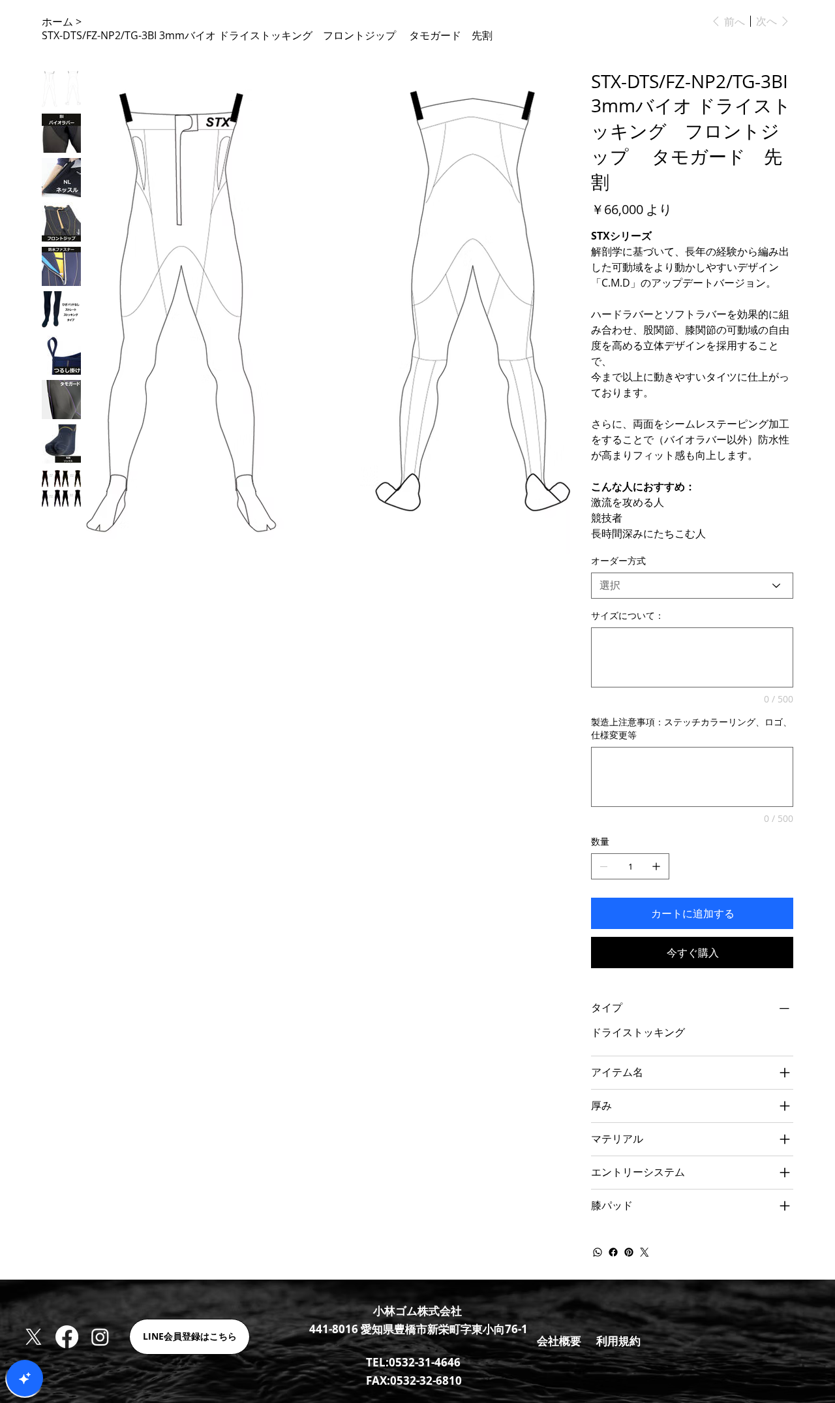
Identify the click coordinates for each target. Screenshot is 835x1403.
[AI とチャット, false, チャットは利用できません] (25, 1378)
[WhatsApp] (597, 1252)
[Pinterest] (628, 1252)
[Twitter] (644, 1252)
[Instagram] (100, 1336)
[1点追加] (656, 866)
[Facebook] (613, 1252)
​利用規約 (618, 1340)
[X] (33, 1336)
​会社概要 (559, 1340)
